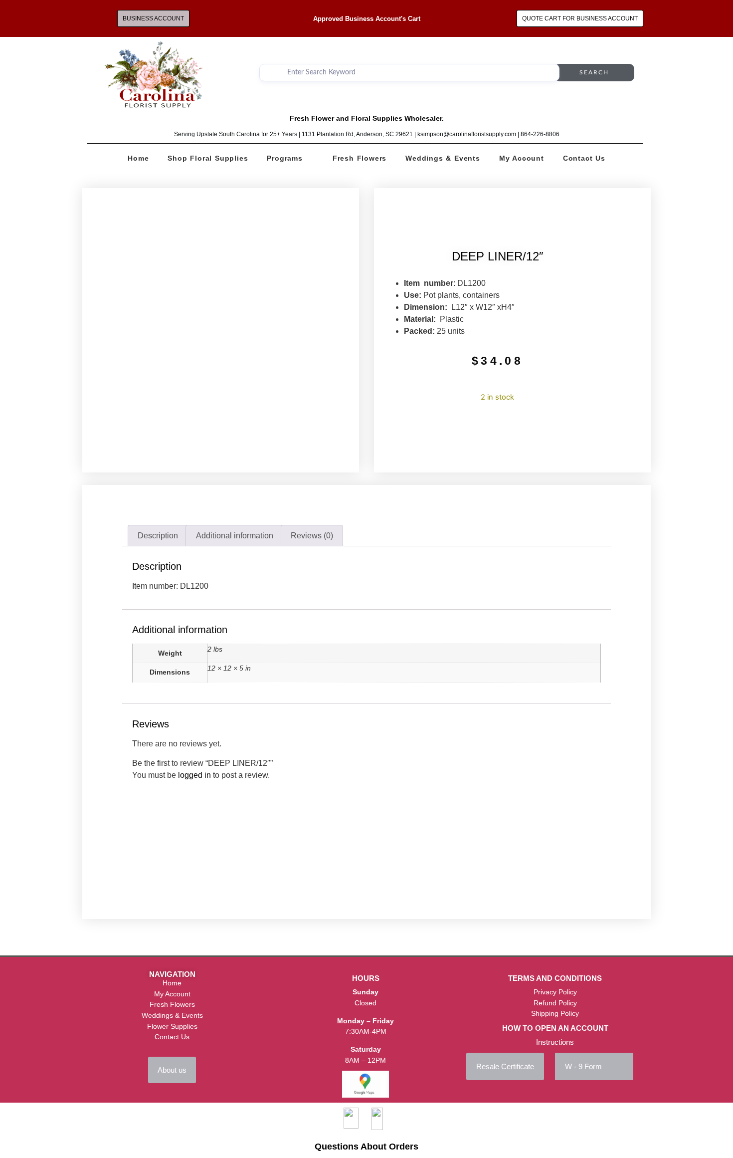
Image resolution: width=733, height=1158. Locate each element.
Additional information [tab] (234, 535)
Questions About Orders (366, 1147)
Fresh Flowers (359, 158)
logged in (194, 775)
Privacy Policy (555, 992)
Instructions (555, 1042)
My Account (521, 158)
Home (138, 158)
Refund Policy (555, 1003)
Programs (284, 158)
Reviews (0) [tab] (312, 535)
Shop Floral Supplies (208, 158)
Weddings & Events (442, 158)
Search (594, 72)
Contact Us (584, 158)
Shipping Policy (555, 1013)
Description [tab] (158, 535)
